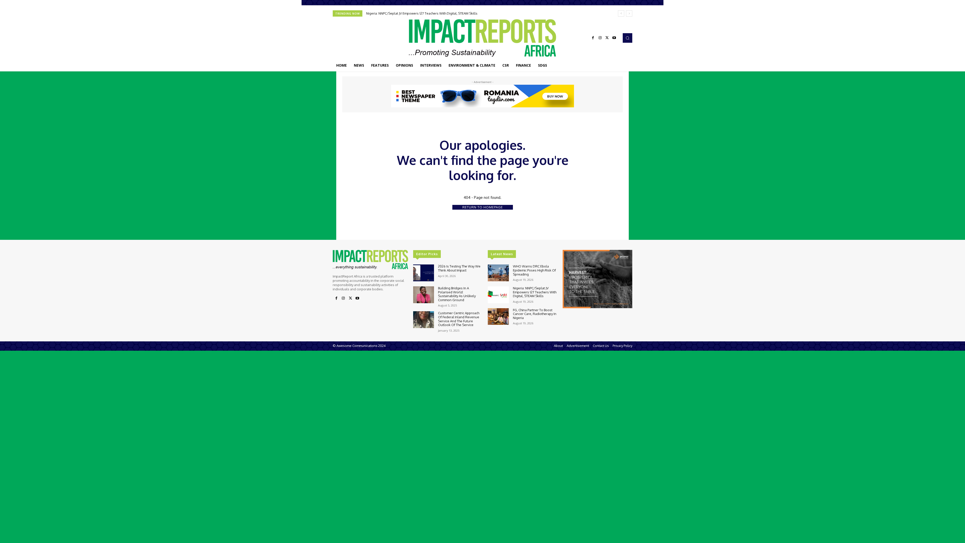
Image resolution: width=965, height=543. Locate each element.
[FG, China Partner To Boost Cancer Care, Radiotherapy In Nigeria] (498, 316)
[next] (629, 13)
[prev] (621, 13)
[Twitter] (607, 37)
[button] (627, 38)
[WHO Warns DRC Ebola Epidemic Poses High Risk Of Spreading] (498, 272)
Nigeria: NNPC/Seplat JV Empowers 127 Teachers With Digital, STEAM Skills (421, 13)
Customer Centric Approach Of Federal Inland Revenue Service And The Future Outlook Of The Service (458, 319)
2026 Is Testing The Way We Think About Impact (459, 268)
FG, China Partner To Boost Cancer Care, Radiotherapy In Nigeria (534, 314)
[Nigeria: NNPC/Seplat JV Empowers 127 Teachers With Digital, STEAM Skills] (498, 294)
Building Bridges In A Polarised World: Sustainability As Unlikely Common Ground (457, 294)
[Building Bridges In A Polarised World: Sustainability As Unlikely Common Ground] (423, 294)
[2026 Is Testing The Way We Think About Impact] (423, 272)
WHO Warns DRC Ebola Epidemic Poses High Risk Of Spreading (534, 270)
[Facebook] (593, 37)
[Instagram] (600, 37)
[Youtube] (614, 37)
